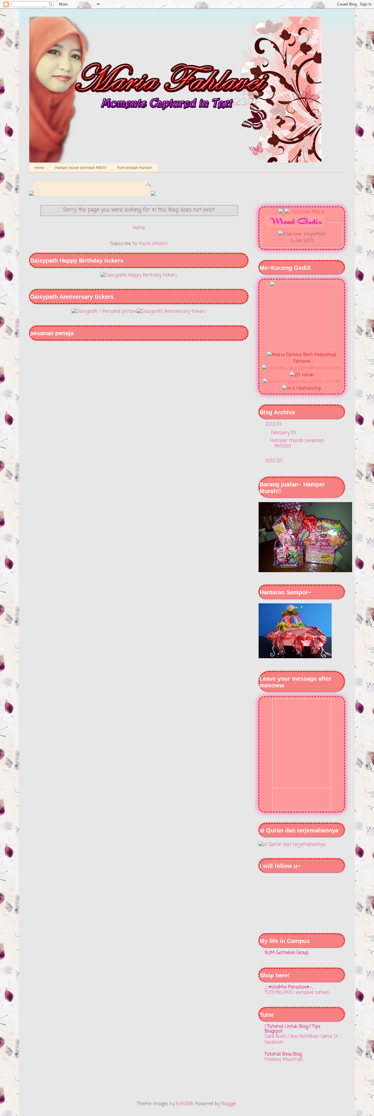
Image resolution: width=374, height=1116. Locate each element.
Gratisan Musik (308, 212)
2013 (271, 424)
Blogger (229, 1104)
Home (39, 168)
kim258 (184, 1104)
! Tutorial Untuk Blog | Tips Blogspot (293, 1029)
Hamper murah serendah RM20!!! (297, 443)
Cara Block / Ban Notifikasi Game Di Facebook (301, 1039)
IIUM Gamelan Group (287, 952)
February (281, 432)
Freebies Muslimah (284, 1059)
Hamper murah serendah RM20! (80, 168)
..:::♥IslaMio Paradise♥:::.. (289, 987)
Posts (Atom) (153, 243)
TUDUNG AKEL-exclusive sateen (297, 992)
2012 (271, 460)
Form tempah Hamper (134, 168)
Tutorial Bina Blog (283, 1054)
